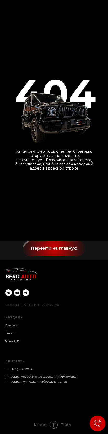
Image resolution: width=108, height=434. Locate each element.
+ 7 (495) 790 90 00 (19, 369)
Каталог (11, 333)
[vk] (8, 292)
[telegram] (26, 292)
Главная (11, 325)
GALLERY (12, 341)
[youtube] (17, 292)
